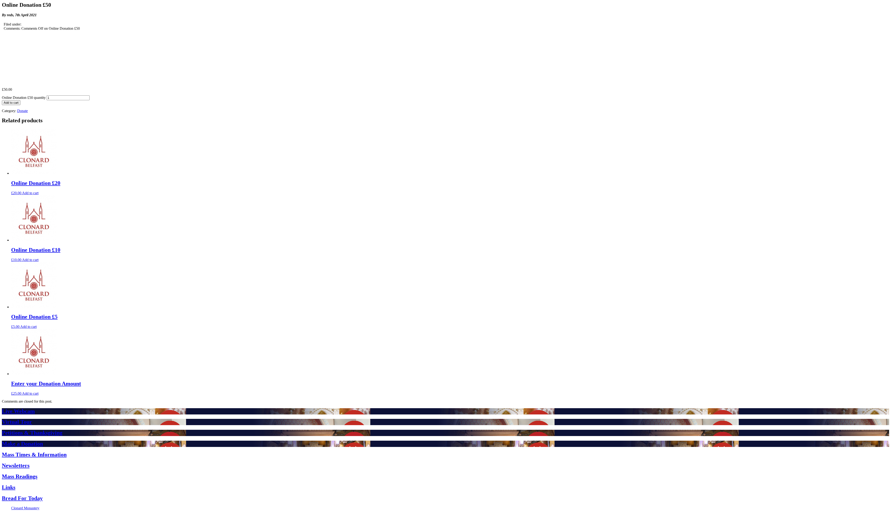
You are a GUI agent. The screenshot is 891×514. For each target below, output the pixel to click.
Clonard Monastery (25, 508)
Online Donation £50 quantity (24, 98)
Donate (22, 111)
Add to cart (11, 102)
